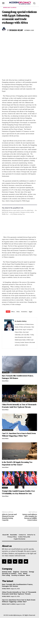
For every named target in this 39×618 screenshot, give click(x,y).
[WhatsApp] (13, 36)
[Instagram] (9, 561)
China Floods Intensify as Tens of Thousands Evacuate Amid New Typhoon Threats (19, 405)
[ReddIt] (22, 36)
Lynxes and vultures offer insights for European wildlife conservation (29, 517)
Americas (5, 487)
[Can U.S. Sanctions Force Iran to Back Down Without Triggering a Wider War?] (19, 422)
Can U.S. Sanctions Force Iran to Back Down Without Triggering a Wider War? (19, 434)
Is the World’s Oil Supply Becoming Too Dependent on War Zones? (17, 463)
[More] (32, 36)
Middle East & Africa (9, 7)
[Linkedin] (18, 36)
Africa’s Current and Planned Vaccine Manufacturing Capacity (9, 517)
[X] (9, 36)
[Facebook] (4, 36)
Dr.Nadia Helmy (16, 30)
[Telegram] (27, 36)
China (18, 311)
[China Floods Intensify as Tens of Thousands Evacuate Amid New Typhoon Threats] (19, 393)
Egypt (30, 311)
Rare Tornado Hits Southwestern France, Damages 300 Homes (18, 377)
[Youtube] (26, 561)
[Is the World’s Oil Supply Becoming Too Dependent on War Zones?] (19, 451)
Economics (24, 311)
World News (6, 372)
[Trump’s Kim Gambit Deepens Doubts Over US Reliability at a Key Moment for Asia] (19, 480)
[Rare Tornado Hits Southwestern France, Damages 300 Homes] (19, 364)
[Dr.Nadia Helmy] (4, 29)
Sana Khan (5, 381)
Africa (13, 311)
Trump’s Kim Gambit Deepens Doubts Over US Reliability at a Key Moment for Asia (18, 492)
